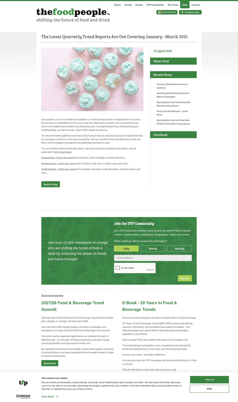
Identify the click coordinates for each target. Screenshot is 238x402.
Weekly (153, 248)
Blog (184, 4)
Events (139, 4)
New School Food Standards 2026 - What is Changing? (173, 95)
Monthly (179, 248)
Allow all (209, 379)
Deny (209, 388)
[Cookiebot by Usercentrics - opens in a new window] (23, 397)
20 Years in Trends (166, 12)
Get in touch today (62, 152)
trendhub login (192, 12)
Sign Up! (184, 278)
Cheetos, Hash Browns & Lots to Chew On (172, 86)
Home (117, 4)
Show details (48, 396)
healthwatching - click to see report (58, 169)
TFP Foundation (155, 4)
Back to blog (50, 184)
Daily (126, 248)
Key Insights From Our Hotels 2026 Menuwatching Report (173, 104)
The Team (172, 4)
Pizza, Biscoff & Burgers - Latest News (172, 113)
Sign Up (136, 194)
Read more (50, 363)
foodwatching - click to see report (57, 158)
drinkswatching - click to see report (58, 163)
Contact (195, 4)
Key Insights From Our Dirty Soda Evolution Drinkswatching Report (173, 122)
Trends (128, 4)
